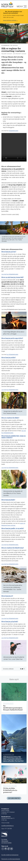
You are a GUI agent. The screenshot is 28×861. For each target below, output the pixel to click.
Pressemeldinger (8, 703)
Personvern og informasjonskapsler (10, 859)
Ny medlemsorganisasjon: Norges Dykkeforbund (13, 708)
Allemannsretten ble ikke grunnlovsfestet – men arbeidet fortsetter (13, 759)
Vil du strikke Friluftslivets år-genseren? (10, 790)
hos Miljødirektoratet (12, 354)
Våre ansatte (4, 841)
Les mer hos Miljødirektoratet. (9, 389)
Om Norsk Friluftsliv (6, 842)
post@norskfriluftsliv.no (7, 825)
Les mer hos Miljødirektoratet (9, 274)
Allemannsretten (6, 45)
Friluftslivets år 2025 (10, 785)
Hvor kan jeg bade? (8, 500)
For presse (4, 839)
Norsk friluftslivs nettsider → (10, 20)
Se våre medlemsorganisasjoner (9, 855)
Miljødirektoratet (13, 130)
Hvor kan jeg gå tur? (8, 252)
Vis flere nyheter (14, 798)
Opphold (15, 45)
